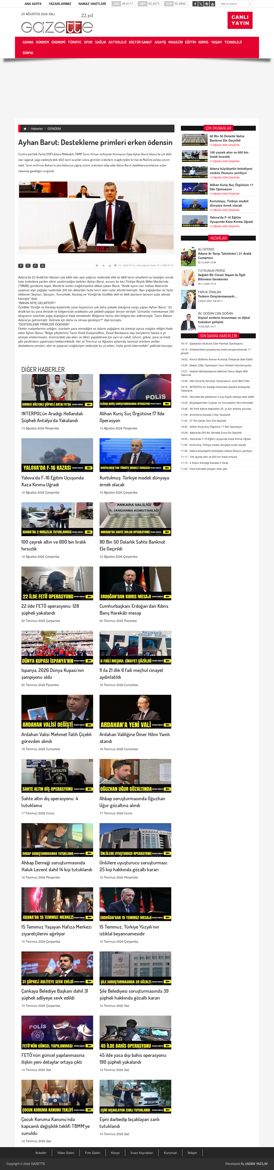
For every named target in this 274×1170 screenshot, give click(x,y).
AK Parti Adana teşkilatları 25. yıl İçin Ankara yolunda (216, 408)
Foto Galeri (92, 1153)
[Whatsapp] (42, 266)
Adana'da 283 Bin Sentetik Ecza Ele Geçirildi (211, 432)
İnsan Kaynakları (142, 1153)
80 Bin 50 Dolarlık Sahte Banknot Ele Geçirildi (227, 138)
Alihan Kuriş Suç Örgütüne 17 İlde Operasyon (231, 187)
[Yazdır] (97, 265)
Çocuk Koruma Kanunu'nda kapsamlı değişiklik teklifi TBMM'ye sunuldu (55, 1126)
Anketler (40, 1153)
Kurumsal (170, 1153)
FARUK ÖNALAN (209, 270)
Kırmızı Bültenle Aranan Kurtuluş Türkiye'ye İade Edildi (217, 359)
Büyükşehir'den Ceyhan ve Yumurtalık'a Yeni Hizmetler (217, 402)
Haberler (37, 128)
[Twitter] (28, 266)
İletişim (192, 1153)
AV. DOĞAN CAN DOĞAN (215, 292)
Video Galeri (65, 1153)
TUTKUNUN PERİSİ (211, 249)
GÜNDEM (54, 128)
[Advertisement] (137, 88)
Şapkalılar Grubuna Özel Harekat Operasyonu (212, 343)
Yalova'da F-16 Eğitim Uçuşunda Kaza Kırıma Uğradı (231, 219)
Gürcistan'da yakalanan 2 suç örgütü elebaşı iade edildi (217, 396)
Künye (115, 1153)
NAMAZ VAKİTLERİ (92, 3)
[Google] (35, 266)
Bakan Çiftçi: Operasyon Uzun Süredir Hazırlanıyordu (216, 365)
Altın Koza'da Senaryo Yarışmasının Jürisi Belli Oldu (215, 381)
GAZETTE (38, 1163)
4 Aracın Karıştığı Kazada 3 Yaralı (204, 462)
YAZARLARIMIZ (60, 3)
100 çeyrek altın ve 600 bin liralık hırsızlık (229, 154)
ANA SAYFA (33, 3)
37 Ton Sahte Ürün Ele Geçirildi (203, 420)
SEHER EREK (207, 313)
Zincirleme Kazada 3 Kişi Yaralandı (205, 414)
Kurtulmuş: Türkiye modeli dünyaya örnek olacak (229, 203)
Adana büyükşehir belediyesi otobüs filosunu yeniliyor (231, 170)
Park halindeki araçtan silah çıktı (204, 468)
